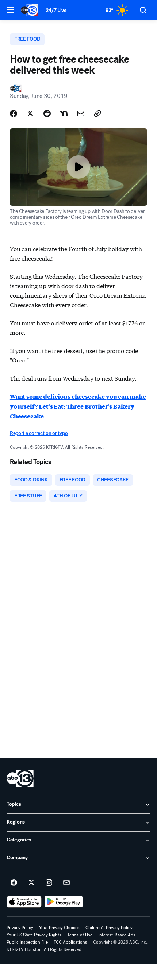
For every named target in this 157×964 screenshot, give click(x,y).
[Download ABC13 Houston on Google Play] (64, 902)
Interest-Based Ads (116, 935)
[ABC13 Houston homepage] (29, 10)
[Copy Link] (97, 113)
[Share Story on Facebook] (13, 113)
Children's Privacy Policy (109, 927)
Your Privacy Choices (59, 927)
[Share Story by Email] (80, 113)
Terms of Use (79, 935)
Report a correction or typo (39, 433)
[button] (10, 10)
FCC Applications (70, 942)
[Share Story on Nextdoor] (64, 113)
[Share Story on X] (30, 113)
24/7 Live (56, 10)
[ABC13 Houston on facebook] (14, 883)
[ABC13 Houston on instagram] (49, 883)
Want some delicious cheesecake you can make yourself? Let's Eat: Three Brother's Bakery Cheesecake (78, 406)
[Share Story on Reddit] (47, 113)
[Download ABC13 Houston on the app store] (24, 902)
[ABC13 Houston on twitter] (31, 883)
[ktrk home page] (20, 778)
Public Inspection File (27, 942)
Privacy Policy (20, 927)
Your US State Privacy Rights (34, 935)
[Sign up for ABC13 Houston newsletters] (66, 883)
